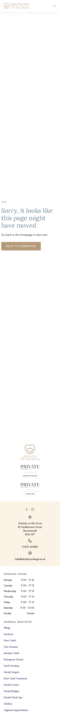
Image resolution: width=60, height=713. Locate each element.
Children (8, 704)
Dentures (8, 634)
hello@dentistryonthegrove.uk (30, 559)
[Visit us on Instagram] (32, 509)
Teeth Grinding (11, 666)
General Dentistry (18, 622)
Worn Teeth (10, 640)
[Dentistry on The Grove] (17, 6)
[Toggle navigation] (54, 5)
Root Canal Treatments (15, 678)
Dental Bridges (11, 691)
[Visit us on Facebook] (26, 509)
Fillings (7, 628)
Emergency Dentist (13, 659)
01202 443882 (30, 547)
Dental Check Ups (13, 697)
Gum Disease (11, 647)
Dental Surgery (11, 672)
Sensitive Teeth (11, 653)
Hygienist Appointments (16, 710)
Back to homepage (21, 246)
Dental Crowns (11, 685)
